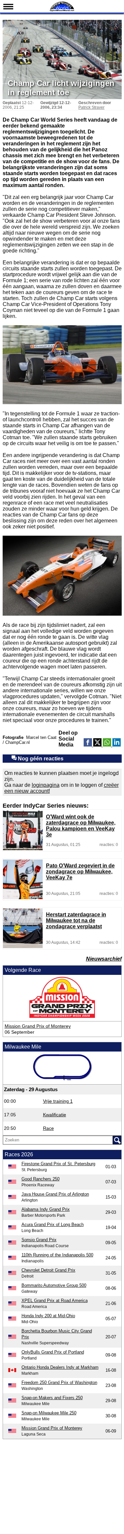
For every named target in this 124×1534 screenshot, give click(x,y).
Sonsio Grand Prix (39, 1239)
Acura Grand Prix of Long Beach (52, 1224)
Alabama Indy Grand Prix (45, 1209)
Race (48, 1128)
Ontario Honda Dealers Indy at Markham (60, 1367)
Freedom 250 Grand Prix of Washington (59, 1382)
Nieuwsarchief (104, 959)
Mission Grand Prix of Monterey (38, 1026)
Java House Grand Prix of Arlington (55, 1194)
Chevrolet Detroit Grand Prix (48, 1270)
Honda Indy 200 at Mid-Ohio (48, 1315)
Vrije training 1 (58, 1101)
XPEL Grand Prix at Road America (54, 1300)
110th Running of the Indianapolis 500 (57, 1254)
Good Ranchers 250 (40, 1178)
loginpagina (46, 785)
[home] (62, 11)
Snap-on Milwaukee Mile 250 (48, 1412)
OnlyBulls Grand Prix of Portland (52, 1352)
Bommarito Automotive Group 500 (53, 1285)
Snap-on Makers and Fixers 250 (52, 1397)
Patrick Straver (91, 107)
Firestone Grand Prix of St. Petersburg (58, 1163)
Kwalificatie (54, 1114)
